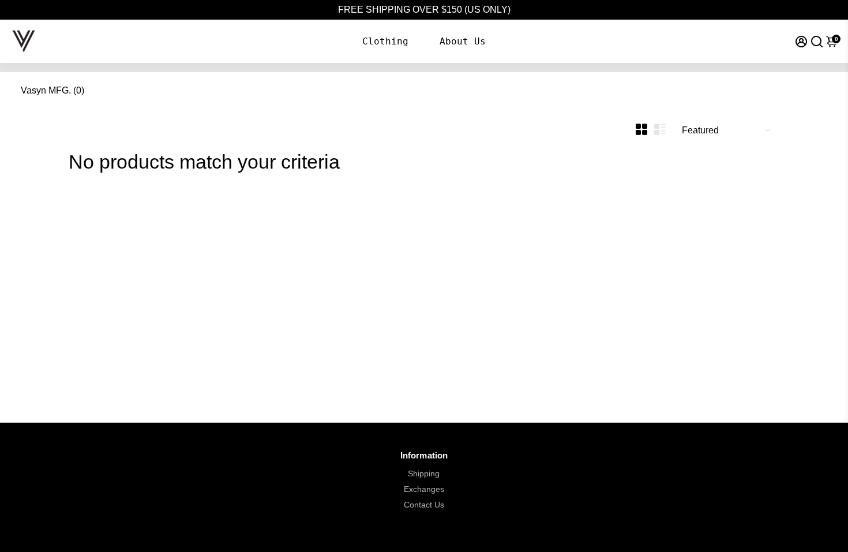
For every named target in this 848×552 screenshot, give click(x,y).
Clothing (385, 41)
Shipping (424, 473)
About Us (463, 41)
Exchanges (424, 489)
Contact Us (424, 505)
